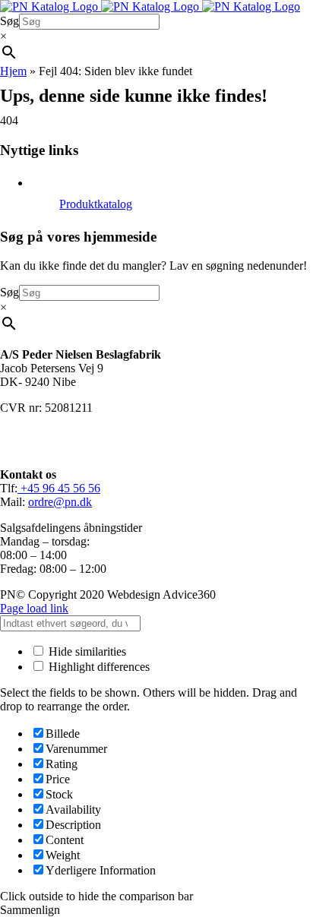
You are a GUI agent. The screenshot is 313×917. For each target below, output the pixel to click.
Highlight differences (98, 666)
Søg (9, 20)
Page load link (34, 608)
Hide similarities (86, 651)
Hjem (13, 71)
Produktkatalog (95, 204)
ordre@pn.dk (60, 501)
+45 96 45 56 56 (58, 488)
